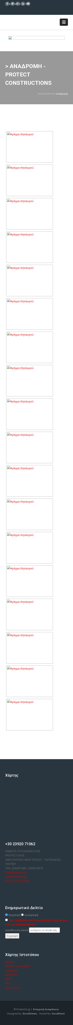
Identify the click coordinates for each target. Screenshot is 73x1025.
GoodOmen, (30, 1013)
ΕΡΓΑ (49, 93)
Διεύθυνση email (16, 930)
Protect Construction (18, 966)
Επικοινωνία (12, 987)
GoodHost (58, 1013)
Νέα (7, 983)
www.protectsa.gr (16, 876)
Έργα (8, 979)
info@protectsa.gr (16, 872)
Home (41, 93)
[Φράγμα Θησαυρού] (29, 147)
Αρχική (9, 962)
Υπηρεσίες (11, 970)
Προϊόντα (11, 974)
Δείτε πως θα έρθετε (17, 881)
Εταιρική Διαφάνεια (46, 1009)
